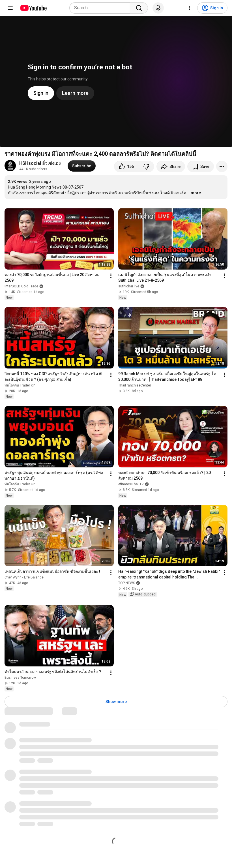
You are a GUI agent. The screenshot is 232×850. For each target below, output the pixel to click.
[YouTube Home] (33, 8)
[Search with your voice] (158, 8)
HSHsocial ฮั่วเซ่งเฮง (40, 163)
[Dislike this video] (146, 166)
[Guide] (10, 8)
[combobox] (101, 8)
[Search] (139, 8)
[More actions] (221, 166)
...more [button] (194, 193)
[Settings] (189, 8)
